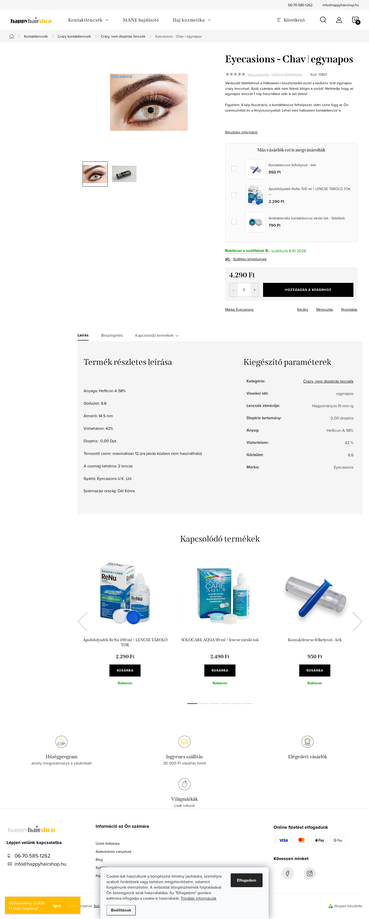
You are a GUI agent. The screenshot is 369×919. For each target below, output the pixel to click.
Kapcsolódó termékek (154, 335)
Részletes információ (241, 132)
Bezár (261, 308)
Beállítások (121, 910)
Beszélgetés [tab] (112, 335)
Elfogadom (246, 880)
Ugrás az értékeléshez (286, 74)
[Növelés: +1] (255, 290)
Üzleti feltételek (108, 843)
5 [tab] (236, 703)
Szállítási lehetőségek (250, 259)
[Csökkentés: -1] (233, 290)
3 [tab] (214, 703)
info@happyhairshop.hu (341, 5)
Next (357, 622)
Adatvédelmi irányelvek (114, 851)
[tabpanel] (125, 627)
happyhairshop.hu (310, 873)
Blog (99, 859)
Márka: (239, 309)
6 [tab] (247, 703)
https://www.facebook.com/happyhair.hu (288, 873)
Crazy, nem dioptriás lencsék (328, 381)
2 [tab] (203, 703)
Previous (83, 622)
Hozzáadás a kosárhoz (308, 289)
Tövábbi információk (198, 898)
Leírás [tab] (83, 335)
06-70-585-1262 (300, 5)
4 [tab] (225, 703)
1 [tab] (192, 703)
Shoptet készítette (348, 905)
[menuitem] (88, 20)
